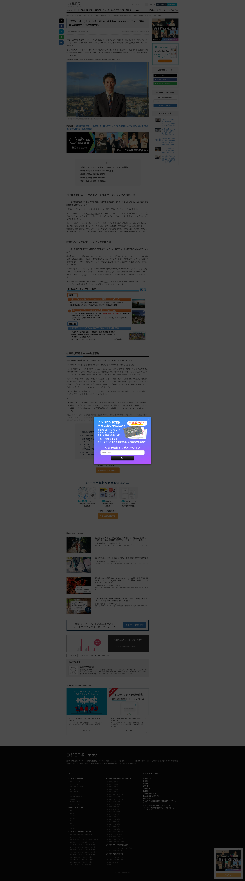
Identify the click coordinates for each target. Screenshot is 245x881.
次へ (122, 458)
